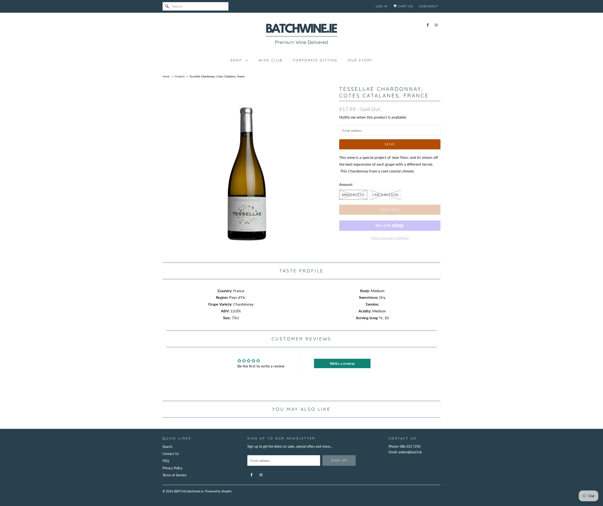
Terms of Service (174, 475)
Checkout (428, 6)
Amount (346, 184)
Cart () (405, 6)
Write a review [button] (342, 363)
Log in (382, 6)
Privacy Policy (172, 468)
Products (180, 76)
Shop (237, 60)
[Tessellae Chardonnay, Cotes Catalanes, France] (248, 170)
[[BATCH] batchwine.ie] (301, 35)
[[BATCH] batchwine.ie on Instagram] (436, 25)
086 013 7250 (410, 446)
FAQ (166, 461)
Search (167, 447)
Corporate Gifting (315, 60)
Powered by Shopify (218, 491)
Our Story (360, 60)
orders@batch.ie (410, 452)
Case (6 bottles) (385, 195)
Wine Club (270, 60)
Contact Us (171, 454)
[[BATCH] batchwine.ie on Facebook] (428, 25)
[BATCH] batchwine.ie (189, 491)
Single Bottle (353, 195)
